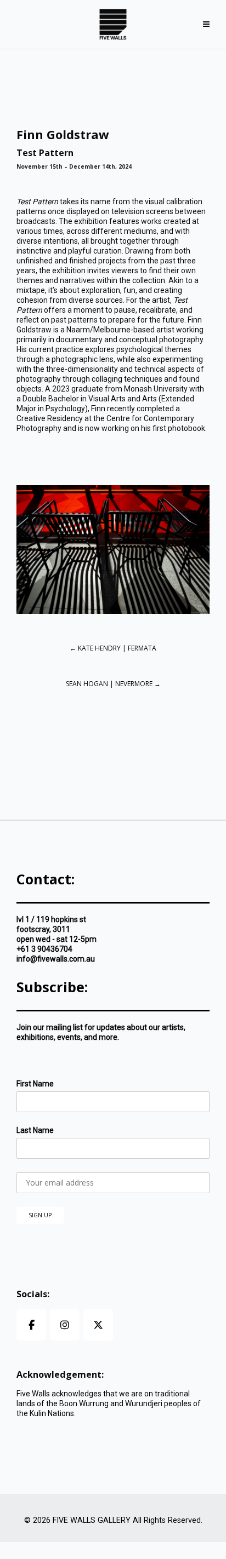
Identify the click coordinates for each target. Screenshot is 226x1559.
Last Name (35, 1130)
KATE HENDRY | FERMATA (113, 648)
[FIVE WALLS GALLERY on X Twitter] (98, 1325)
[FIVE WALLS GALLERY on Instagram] (65, 1325)
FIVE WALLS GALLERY (92, 1520)
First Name (35, 1083)
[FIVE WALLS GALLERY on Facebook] (31, 1325)
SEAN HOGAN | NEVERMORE (113, 683)
